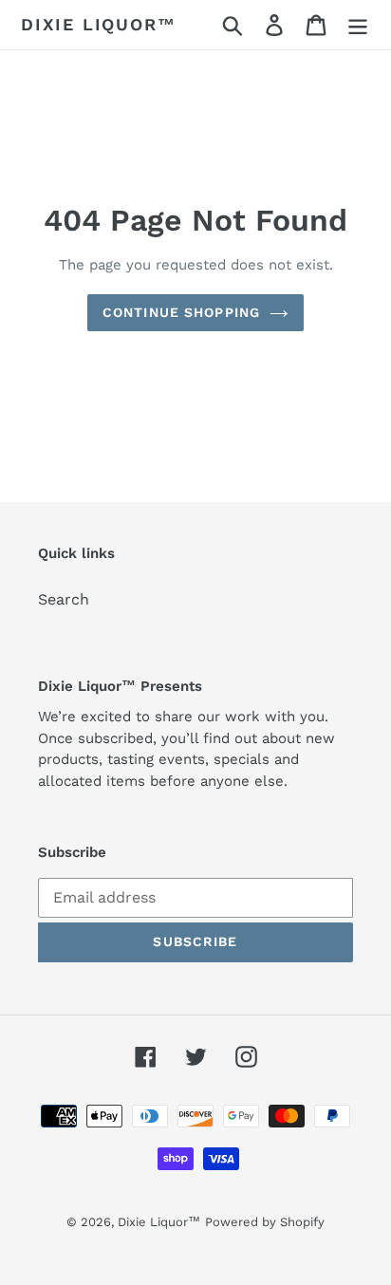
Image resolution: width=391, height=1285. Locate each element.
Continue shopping (181, 312)
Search (63, 599)
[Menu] (358, 25)
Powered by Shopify (265, 1222)
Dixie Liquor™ (98, 24)
